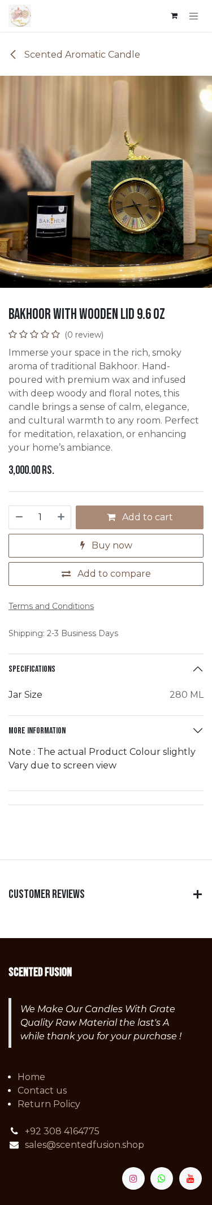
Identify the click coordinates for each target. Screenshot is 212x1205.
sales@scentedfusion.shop (84, 1144)
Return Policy (49, 1104)
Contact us (42, 1090)
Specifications (31, 669)
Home (31, 1077)
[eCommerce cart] (174, 15)
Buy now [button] (110, 545)
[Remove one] (18, 517)
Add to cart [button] (146, 517)
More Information (37, 730)
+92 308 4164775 (62, 1131)
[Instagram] (133, 1178)
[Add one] (61, 517)
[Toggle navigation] (194, 16)
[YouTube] (190, 1178)
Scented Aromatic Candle (81, 54)
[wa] (161, 1178)
